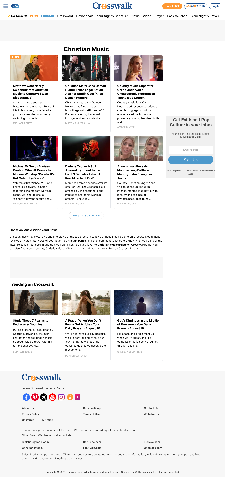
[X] (43, 397)
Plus (34, 16)
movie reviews (35, 248)
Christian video (55, 248)
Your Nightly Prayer (205, 16)
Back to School (177, 16)
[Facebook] (26, 397)
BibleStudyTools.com (35, 442)
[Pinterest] (35, 397)
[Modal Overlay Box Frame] (190, 147)
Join (172, 6)
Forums (47, 16)
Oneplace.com (153, 447)
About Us (28, 408)
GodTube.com (92, 442)
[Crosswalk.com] (112, 5)
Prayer (159, 16)
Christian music (111, 236)
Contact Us (151, 408)
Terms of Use (91, 414)
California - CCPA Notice (37, 420)
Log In (216, 6)
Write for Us (151, 414)
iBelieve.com (152, 442)
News (135, 16)
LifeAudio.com (92, 447)
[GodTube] (78, 397)
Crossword (65, 16)
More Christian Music (86, 215)
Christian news (75, 248)
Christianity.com (32, 447)
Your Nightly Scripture (112, 16)
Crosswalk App (92, 408)
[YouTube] (52, 397)
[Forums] (70, 397)
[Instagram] (61, 397)
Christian (15, 236)
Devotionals (84, 16)
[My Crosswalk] (195, 6)
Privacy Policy (30, 414)
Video (147, 16)
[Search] (15, 6)
